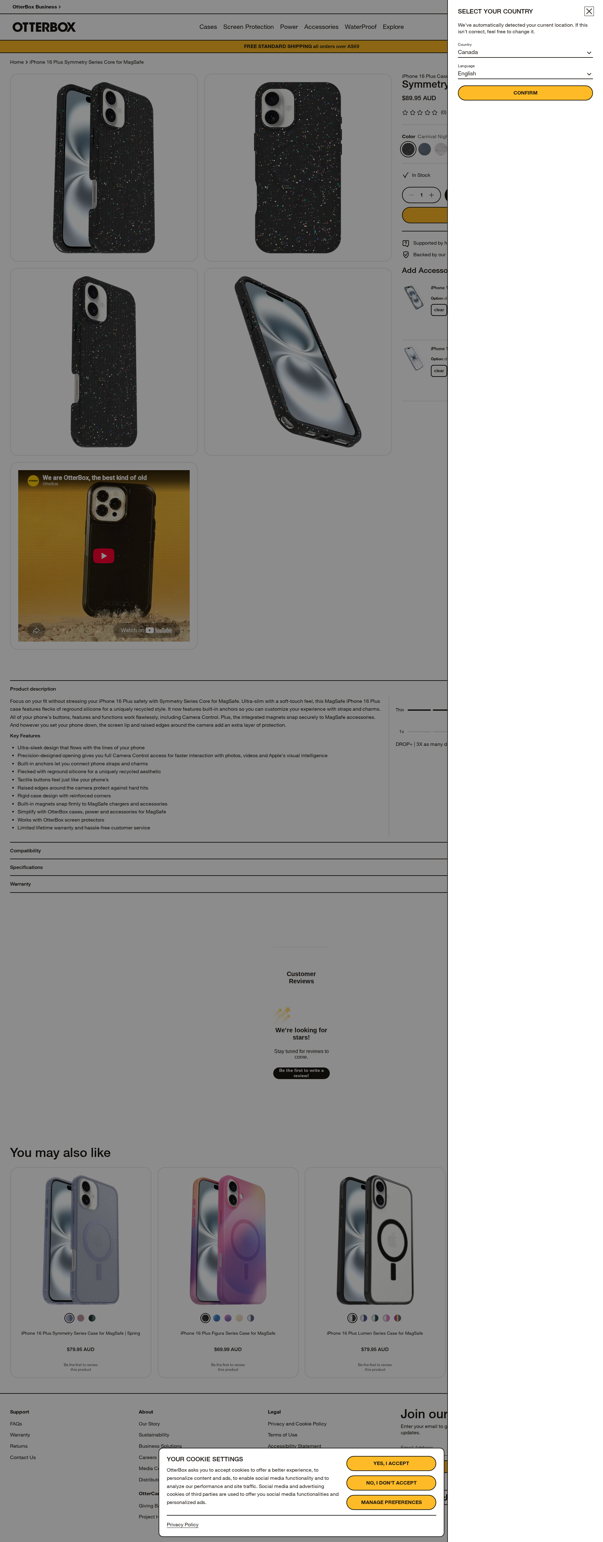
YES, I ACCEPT (391, 1463)
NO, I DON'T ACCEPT (391, 1483)
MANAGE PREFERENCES (391, 1502)
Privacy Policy (182, 1525)
